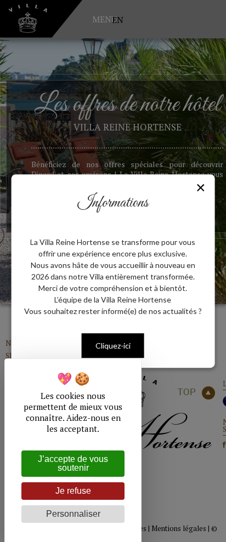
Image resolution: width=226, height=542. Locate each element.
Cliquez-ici (113, 345)
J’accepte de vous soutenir (73, 463)
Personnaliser (73, 513)
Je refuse (73, 490)
